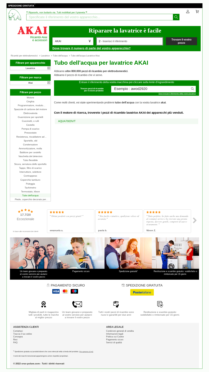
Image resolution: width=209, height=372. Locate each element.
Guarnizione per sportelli (30, 117)
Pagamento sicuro (114, 339)
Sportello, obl (30, 140)
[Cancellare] (49, 68)
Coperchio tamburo (30, 180)
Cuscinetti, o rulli (30, 121)
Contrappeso (30, 175)
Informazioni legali (114, 334)
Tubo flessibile (30, 160)
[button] (72, 41)
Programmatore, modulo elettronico (30, 105)
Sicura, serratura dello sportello (30, 164)
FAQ (15, 342)
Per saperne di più (86, 351)
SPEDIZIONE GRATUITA (21, 5)
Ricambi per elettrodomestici (24, 55)
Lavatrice (45, 55)
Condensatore (30, 144)
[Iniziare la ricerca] (176, 17)
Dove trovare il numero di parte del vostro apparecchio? (91, 48)
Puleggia (30, 183)
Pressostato (30, 132)
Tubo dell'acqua (60, 55)
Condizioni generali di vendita (120, 331)
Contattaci (18, 331)
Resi (15, 339)
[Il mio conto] (188, 12)
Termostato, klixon (30, 191)
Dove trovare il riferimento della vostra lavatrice (177, 94)
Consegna (18, 336)
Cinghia (30, 101)
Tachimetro (30, 187)
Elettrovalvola (30, 113)
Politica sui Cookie (115, 336)
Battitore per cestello (30, 152)
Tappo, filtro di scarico (30, 168)
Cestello (30, 125)
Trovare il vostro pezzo (181, 41)
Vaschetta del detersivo (30, 156)
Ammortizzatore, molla (30, 148)
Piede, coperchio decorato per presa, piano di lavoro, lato (30, 199)
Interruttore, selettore (30, 172)
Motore (30, 97)
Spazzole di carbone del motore (30, 109)
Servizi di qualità (114, 342)
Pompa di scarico (30, 128)
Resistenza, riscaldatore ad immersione (30, 136)
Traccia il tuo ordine (22, 334)
